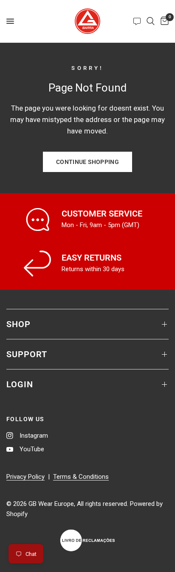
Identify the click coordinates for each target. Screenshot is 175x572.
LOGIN (19, 384)
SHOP (18, 324)
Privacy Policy (25, 476)
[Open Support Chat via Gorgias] (137, 21)
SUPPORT (26, 354)
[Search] (151, 21)
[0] (163, 21)
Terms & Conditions (81, 476)
